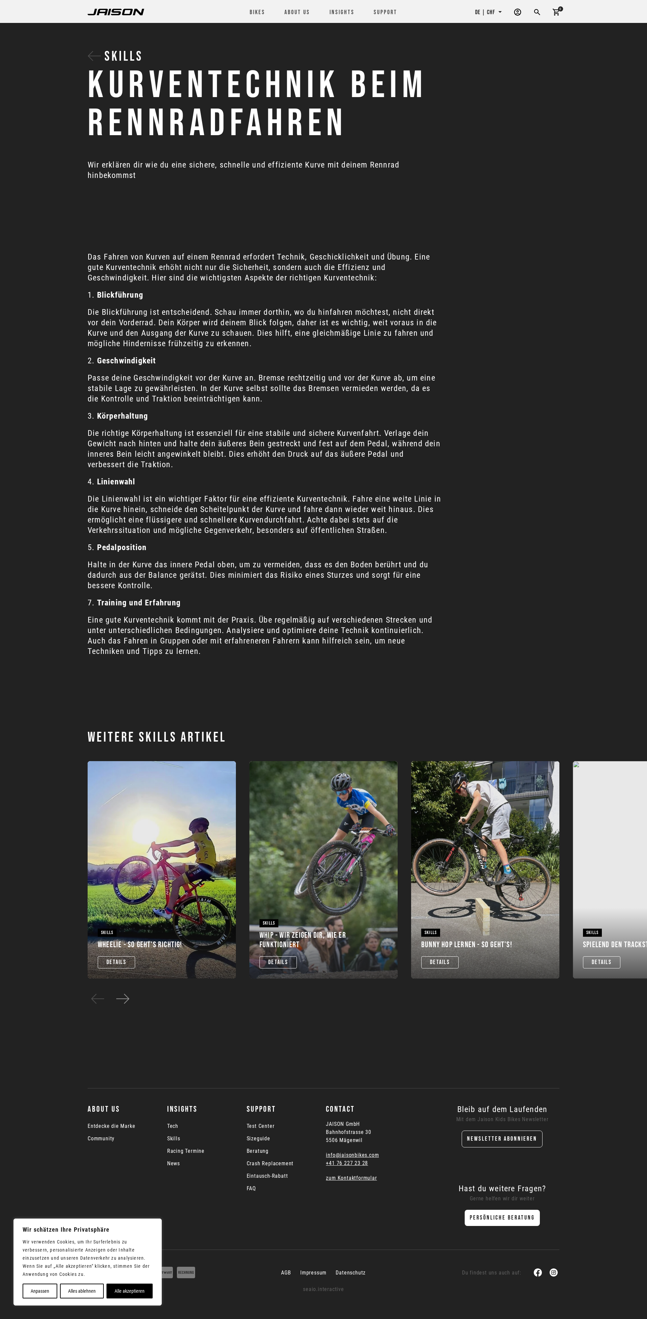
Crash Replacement (270, 1164)
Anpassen (40, 1291)
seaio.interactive (323, 1289)
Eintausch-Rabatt (267, 1176)
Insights (342, 12)
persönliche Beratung (502, 1217)
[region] (87, 1262)
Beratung (258, 1151)
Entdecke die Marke (111, 1126)
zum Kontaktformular (351, 1178)
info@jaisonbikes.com (352, 1155)
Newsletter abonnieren (502, 1138)
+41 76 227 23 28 (347, 1163)
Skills (122, 57)
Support (385, 12)
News (173, 1164)
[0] (556, 11)
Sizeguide (258, 1139)
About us (297, 12)
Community (101, 1139)
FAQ (251, 1189)
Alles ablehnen (82, 1291)
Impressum (313, 1272)
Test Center (261, 1126)
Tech (172, 1126)
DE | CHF (486, 12)
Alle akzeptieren (130, 1291)
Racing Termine (186, 1151)
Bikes (257, 12)
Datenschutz (351, 1272)
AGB (286, 1272)
